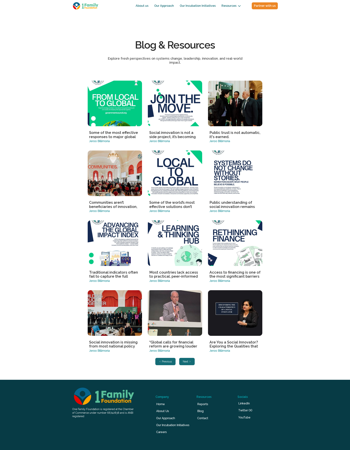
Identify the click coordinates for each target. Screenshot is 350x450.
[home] (85, 5)
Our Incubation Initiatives (198, 5)
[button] (231, 6)
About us (142, 5)
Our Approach (164, 5)
